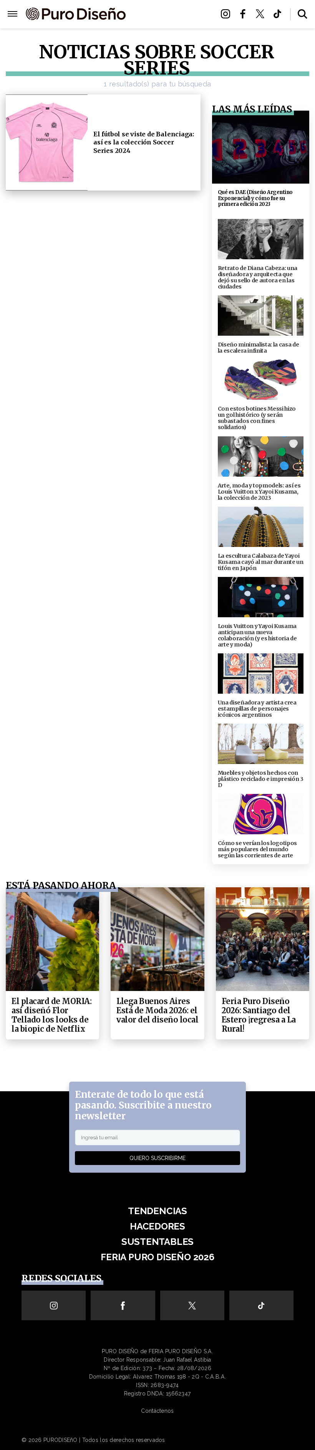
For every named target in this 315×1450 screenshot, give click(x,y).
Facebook (245, 14)
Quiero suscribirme (157, 1158)
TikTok (279, 14)
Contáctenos (157, 1411)
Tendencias (157, 1210)
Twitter (262, 14)
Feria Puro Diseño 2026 (170, 23)
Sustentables (170, 14)
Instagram (227, 14)
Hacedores (157, 1226)
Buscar (302, 14)
